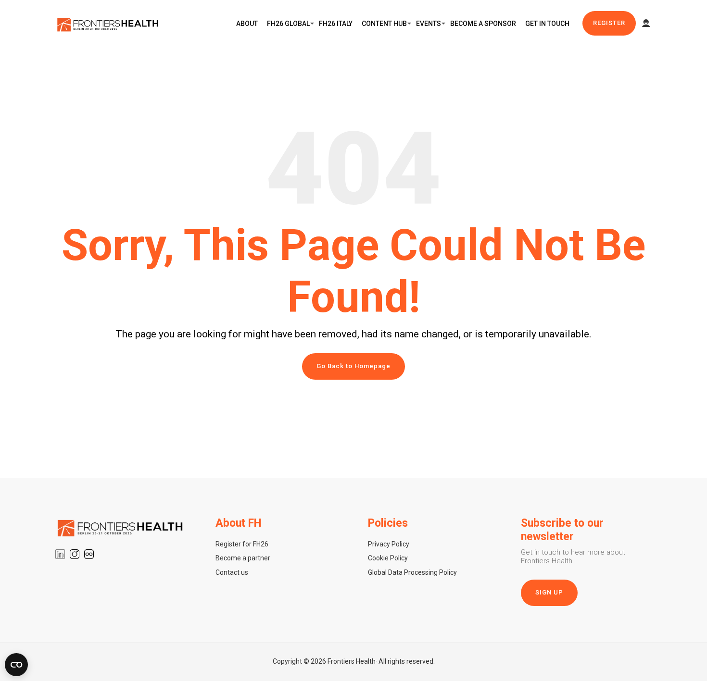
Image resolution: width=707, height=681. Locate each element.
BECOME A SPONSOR (483, 23)
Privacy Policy (388, 544)
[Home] (108, 23)
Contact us (231, 572)
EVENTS (428, 23)
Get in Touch (547, 23)
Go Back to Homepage (353, 366)
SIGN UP (549, 592)
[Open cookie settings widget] (16, 664)
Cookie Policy (388, 558)
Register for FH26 (241, 544)
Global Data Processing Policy (412, 572)
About (247, 23)
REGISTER (609, 22)
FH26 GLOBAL (288, 23)
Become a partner (242, 558)
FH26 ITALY (336, 23)
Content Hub (384, 23)
